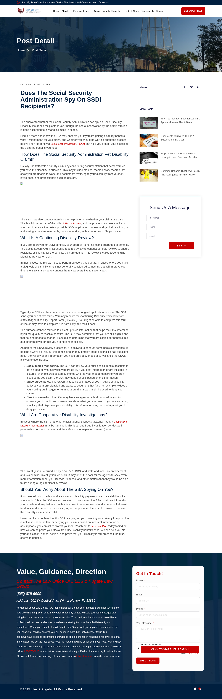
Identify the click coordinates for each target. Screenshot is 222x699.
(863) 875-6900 (29, 594)
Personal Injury (81, 11)
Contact (160, 11)
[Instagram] (199, 688)
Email (139, 594)
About (65, 11)
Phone (139, 609)
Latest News (132, 11)
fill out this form (84, 656)
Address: (56, 600)
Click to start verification (170, 649)
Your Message (144, 623)
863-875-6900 (31, 651)
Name (139, 580)
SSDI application (72, 223)
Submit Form (147, 660)
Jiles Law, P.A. (98, 526)
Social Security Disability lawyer (68, 144)
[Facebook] (195, 688)
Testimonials (147, 11)
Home (56, 11)
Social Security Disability (107, 11)
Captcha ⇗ (190, 653)
